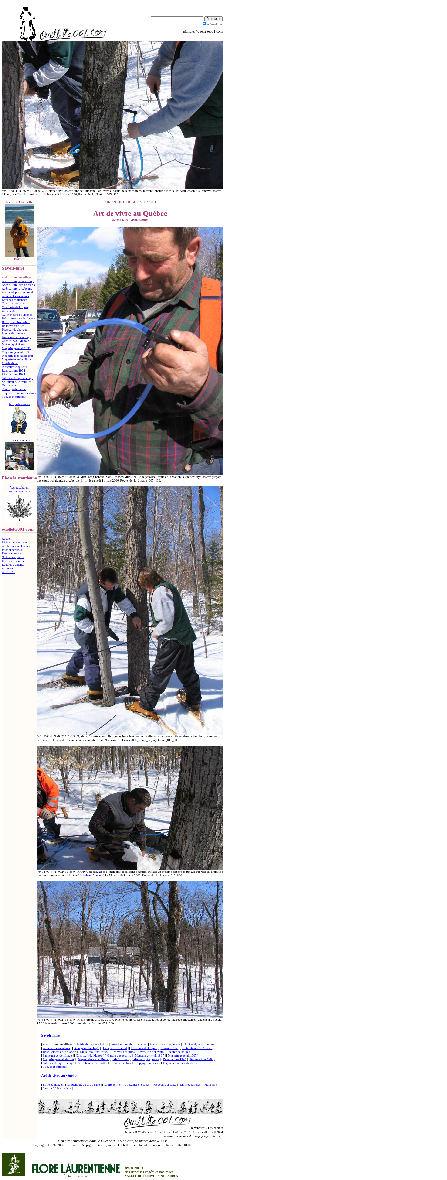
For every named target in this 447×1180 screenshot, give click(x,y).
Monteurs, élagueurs (14, 367)
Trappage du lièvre (14, 389)
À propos (7, 568)
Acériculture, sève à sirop (18, 281)
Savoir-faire (63, 1088)
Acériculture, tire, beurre (17, 288)
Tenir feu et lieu (12, 385)
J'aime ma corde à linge (16, 337)
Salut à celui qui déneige (17, 378)
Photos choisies (11, 553)
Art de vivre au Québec (16, 546)
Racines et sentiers (13, 561)
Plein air (209, 1084)
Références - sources (14, 542)
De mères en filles (13, 326)
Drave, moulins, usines (16, 322)
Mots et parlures (190, 1084)
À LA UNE (8, 572)
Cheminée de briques (15, 307)
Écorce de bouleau (13, 333)
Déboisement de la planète (18, 318)
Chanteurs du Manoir (15, 340)
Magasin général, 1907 (16, 352)
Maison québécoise (14, 344)
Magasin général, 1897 (16, 348)
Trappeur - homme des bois (19, 393)
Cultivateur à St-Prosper (17, 314)
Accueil (7, 538)
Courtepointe (112, 1084)
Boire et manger (53, 1084)
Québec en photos (13, 557)
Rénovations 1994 (13, 370)
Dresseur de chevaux (15, 329)
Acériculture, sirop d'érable (19, 285)
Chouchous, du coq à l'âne (83, 1084)
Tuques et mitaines (14, 396)
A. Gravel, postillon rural (17, 292)
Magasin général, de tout (17, 355)
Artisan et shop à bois (15, 296)
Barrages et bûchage (14, 299)
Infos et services (12, 549)
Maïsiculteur (10, 363)
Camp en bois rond (14, 303)
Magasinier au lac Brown (17, 359)
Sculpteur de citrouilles (16, 381)
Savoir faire (50, 1035)
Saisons (47, 1088)
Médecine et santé (164, 1084)
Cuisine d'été (10, 311)
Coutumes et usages (137, 1084)
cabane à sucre (92, 875)
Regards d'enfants (13, 564)
